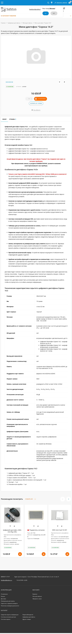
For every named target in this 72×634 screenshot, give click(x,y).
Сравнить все (29, 499)
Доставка (3, 599)
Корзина (35, 594)
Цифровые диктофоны (14, 23)
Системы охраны (5, 619)
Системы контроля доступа (8, 617)
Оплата (3, 596)
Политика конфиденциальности (10, 606)
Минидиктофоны (27, 23)
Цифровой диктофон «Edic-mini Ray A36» (12, 531)
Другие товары (27, 619)
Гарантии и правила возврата (9, 603)
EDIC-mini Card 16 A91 (59, 530)
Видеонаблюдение (28, 614)
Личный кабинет (37, 596)
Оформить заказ (37, 599)
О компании (4, 594)
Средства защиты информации (9, 614)
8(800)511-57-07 (5, 577)
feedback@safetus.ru (36, 9)
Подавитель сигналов (37, 530)
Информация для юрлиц (8, 601)
